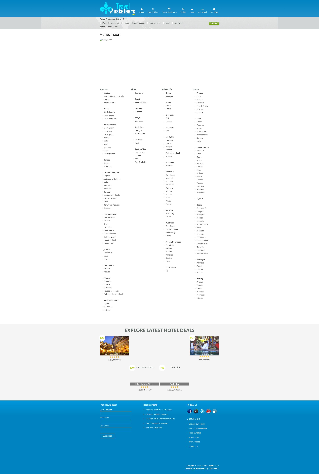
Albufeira (200, 263)
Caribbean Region (111, 172)
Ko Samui (169, 188)
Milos (199, 170)
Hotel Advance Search (110, 27)
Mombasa (139, 121)
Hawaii (106, 137)
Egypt (137, 99)
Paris (199, 96)
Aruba (106, 182)
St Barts (107, 284)
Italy (199, 118)
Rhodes (200, 179)
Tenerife (200, 247)
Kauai (106, 141)
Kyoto (168, 105)
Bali (167, 118)
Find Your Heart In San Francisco (158, 410)
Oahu (106, 150)
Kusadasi (200, 291)
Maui (106, 144)
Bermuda (107, 188)
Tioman (169, 143)
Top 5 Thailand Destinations (156, 423)
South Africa (140, 149)
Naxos (199, 176)
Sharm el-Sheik (141, 102)
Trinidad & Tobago (111, 291)
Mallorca (200, 231)
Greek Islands (203, 147)
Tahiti (168, 261)
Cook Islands (171, 267)
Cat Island (108, 227)
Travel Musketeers (210, 466)
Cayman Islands (110, 198)
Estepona (200, 211)
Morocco (138, 139)
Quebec (107, 163)
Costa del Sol (202, 208)
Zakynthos (201, 192)
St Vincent (108, 287)
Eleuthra (107, 220)
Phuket (168, 201)
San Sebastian (202, 253)
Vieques (107, 272)
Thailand (170, 172)
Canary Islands (203, 240)
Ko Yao (169, 194)
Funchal (200, 269)
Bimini (106, 224)
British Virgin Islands (112, 195)
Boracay (169, 165)
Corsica (200, 112)
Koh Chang (170, 175)
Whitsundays (171, 232)
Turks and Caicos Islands (113, 294)
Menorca (200, 234)
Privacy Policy (202, 469)
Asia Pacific (115, 23)
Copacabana (109, 115)
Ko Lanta (169, 181)
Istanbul (200, 298)
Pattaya (169, 204)
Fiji (167, 270)
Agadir (137, 143)
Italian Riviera (202, 134)
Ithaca (199, 160)
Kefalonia (200, 163)
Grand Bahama (110, 233)
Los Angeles (108, 134)
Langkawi (169, 140)
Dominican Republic (112, 205)
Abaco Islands (109, 217)
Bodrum (200, 285)
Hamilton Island (172, 229)
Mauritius (138, 111)
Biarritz (200, 99)
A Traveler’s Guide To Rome (156, 414)
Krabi (168, 197)
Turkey (200, 278)
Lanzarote (201, 250)
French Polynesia (173, 242)
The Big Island (109, 154)
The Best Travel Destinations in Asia (160, 419)
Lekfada (200, 167)
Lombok (169, 121)
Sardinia (200, 138)
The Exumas (109, 243)
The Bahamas (110, 214)
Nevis (106, 256)
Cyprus (199, 157)
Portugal (201, 259)
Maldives (170, 127)
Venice (199, 128)
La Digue (138, 130)
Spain (199, 205)
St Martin (107, 281)
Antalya (200, 282)
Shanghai (169, 96)
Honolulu (107, 147)
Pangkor (169, 146)
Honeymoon (179, 23)
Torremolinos (202, 224)
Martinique (108, 253)
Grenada (107, 208)
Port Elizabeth (140, 162)
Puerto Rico (109, 265)
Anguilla (107, 175)
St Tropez (201, 109)
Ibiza (199, 227)
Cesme (199, 288)
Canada (107, 160)
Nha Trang (170, 213)
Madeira (200, 272)
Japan (168, 102)
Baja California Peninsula (114, 96)
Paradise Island (110, 240)
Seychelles (139, 127)
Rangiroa (169, 255)
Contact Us (190, 469)
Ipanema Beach (110, 118)
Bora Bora (170, 245)
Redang (169, 156)
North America (139, 23)
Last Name (104, 426)
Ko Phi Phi (170, 184)
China (168, 93)
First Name (104, 417)
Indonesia (170, 115)
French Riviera (202, 106)
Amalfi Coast (202, 131)
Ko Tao (169, 191)
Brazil (106, 109)
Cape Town (139, 152)
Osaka (168, 109)
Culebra (107, 268)
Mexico (107, 93)
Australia (170, 223)
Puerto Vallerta (110, 102)
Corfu (199, 154)
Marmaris (201, 295)
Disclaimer (214, 469)
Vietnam (169, 210)
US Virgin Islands (111, 300)
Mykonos (200, 173)
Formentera (201, 237)
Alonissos (201, 150)
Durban (138, 155)
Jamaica (107, 249)
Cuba (106, 201)
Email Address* (106, 410)
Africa (104, 23)
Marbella (200, 221)
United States (110, 124)
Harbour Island (109, 237)
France (200, 93)
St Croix (107, 310)
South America (155, 23)
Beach (167, 23)
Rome (199, 122)
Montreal (107, 166)
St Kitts (106, 259)
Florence (200, 125)
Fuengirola (201, 214)
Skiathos (200, 186)
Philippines (170, 162)
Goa (167, 130)
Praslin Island (140, 133)
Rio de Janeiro (109, 112)
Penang (169, 150)
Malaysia (170, 137)
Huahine (169, 251)
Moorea (169, 248)
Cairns (168, 236)
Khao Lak (169, 178)
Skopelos (200, 189)
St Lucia (107, 278)
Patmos (200, 183)
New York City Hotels (153, 428)
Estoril (199, 266)
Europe (126, 23)
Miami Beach (109, 128)
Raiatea (169, 258)
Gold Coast (170, 226)
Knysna (138, 159)
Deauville (200, 102)
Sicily (199, 141)
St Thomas (108, 306)
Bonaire (107, 192)
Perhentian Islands (173, 153)
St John (106, 303)
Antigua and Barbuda (112, 179)
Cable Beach (109, 230)
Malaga (200, 218)
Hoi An (168, 216)
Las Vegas (108, 131)
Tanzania (138, 108)
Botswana (139, 93)
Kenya (137, 118)
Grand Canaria (202, 244)
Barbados (107, 185)
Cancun (107, 99)
